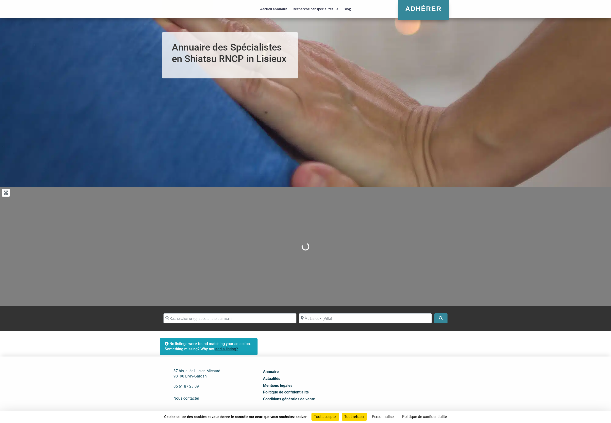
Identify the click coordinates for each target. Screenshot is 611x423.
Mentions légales (277, 385)
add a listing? (226, 349)
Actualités (271, 378)
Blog (347, 9)
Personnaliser (383, 416)
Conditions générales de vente (289, 399)
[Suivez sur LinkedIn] (400, 380)
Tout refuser (354, 416)
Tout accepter (325, 416)
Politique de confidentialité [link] (424, 416)
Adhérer (423, 8)
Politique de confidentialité (286, 392)
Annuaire (271, 371)
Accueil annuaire (273, 9)
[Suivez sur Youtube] (410, 380)
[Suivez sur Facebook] (389, 380)
